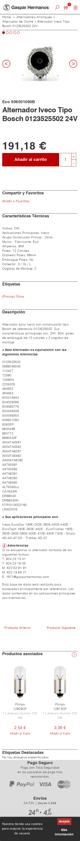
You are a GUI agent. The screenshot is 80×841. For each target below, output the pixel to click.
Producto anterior (17, 627)
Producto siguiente (61, 627)
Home (6, 17)
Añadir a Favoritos (15, 201)
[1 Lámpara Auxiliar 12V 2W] (60, 682)
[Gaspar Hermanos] (25, 7)
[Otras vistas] (7, 65)
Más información (64, 832)
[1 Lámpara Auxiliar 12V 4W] (20, 682)
